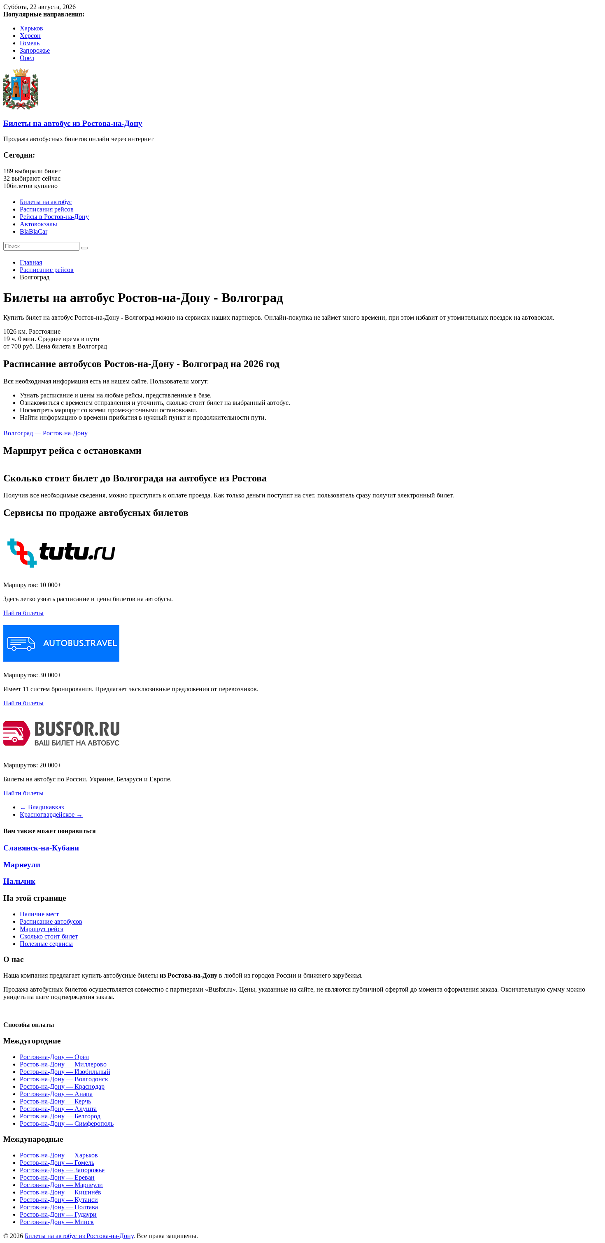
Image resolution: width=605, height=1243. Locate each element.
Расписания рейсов (47, 209)
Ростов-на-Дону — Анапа (56, 1093)
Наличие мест (39, 914)
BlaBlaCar (33, 231)
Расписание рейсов (47, 269)
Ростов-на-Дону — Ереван (57, 1177)
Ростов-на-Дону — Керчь (55, 1101)
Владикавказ (42, 807)
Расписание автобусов (51, 921)
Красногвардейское (51, 814)
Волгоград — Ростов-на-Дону (45, 433)
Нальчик (19, 881)
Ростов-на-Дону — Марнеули (61, 1184)
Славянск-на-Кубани (41, 847)
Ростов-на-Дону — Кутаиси (59, 1199)
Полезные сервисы (46, 943)
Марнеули (21, 864)
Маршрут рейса (41, 928)
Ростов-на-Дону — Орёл (54, 1056)
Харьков (31, 28)
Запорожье (35, 50)
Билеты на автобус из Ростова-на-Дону (72, 123)
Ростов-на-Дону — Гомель (57, 1162)
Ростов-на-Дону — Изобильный (65, 1071)
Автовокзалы (38, 224)
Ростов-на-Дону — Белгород (60, 1116)
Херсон (30, 35)
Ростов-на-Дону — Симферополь (67, 1123)
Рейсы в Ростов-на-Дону (54, 216)
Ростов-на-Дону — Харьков (59, 1155)
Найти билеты (23, 612)
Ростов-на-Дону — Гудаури (58, 1214)
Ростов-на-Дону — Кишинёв (60, 1192)
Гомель (30, 42)
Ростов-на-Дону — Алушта (58, 1108)
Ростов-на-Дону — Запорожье (62, 1169)
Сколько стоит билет (49, 936)
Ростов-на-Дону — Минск (57, 1221)
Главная (31, 262)
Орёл (27, 57)
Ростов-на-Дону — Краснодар (62, 1086)
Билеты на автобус (46, 201)
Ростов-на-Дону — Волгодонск (64, 1079)
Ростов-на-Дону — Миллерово (63, 1064)
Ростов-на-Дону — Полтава (59, 1207)
